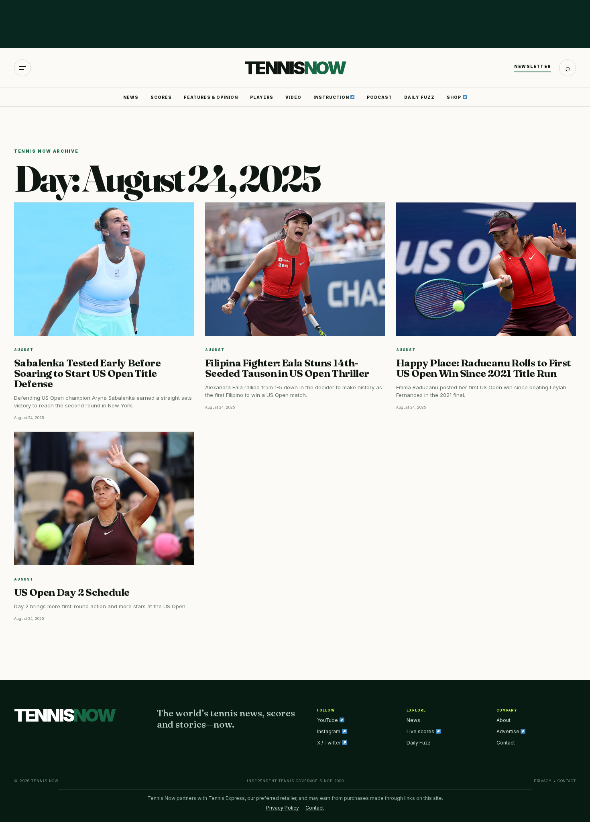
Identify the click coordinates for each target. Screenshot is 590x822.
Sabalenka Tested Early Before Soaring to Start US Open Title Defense (87, 373)
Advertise (508, 731)
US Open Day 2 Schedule (71, 592)
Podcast (379, 97)
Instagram (329, 731)
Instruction (331, 97)
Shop (454, 97)
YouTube (328, 720)
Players (261, 97)
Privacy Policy (282, 808)
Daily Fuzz (419, 97)
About (503, 720)
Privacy (543, 781)
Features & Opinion (211, 97)
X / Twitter (329, 743)
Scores (161, 97)
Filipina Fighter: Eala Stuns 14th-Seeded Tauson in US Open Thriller (287, 368)
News (130, 97)
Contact (505, 743)
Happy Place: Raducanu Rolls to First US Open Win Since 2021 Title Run (483, 368)
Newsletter (532, 66)
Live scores (421, 731)
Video (293, 97)
